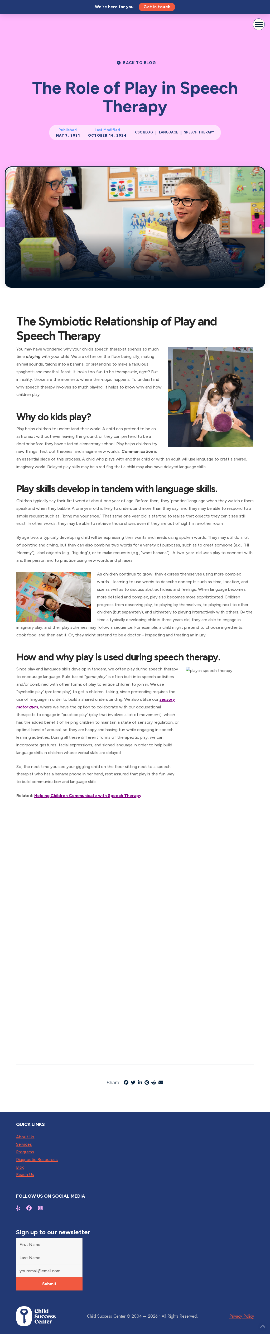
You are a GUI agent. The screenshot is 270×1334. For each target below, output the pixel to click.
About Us (25, 1136)
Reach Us (25, 1174)
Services (24, 1144)
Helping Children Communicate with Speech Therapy (87, 795)
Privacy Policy (241, 1316)
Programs (25, 1151)
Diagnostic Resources (37, 1159)
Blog (20, 1167)
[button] (259, 24)
